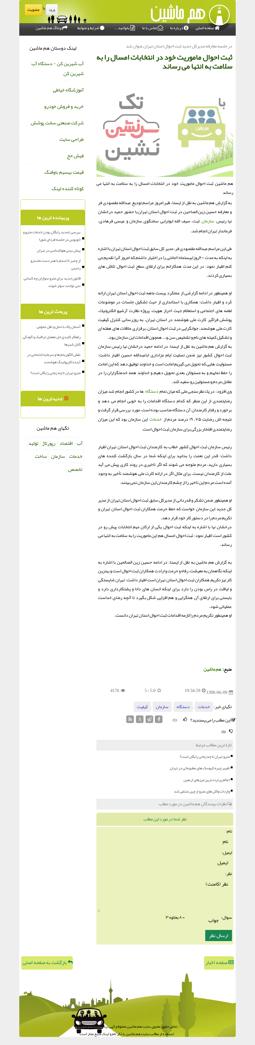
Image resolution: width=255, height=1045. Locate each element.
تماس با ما (150, 28)
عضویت (33, 10)
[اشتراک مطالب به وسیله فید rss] (130, 721)
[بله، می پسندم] (185, 719)
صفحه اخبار (217, 962)
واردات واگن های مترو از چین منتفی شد (202, 791)
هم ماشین (212, 669)
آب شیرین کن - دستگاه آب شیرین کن (57, 68)
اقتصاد (66, 443)
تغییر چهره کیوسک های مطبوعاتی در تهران (200, 768)
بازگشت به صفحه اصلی (45, 962)
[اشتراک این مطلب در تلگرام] (149, 721)
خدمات (156, 419)
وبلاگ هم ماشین (49, 28)
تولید (33, 443)
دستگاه (151, 391)
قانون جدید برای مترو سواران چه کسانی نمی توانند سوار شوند (52, 282)
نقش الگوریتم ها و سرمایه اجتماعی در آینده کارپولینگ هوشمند (54, 358)
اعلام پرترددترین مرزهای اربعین (206, 780)
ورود (52, 9)
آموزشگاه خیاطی (68, 90)
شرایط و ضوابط (88, 28)
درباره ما (177, 28)
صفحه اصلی (205, 28)
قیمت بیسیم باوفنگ (64, 172)
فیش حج (75, 156)
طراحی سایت (71, 139)
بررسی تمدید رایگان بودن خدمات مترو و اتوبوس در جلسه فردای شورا (52, 235)
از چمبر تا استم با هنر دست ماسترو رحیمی (55, 264)
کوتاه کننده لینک (68, 189)
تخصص (75, 469)
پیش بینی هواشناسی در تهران (59, 250)
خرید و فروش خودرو (64, 106)
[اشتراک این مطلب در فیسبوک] (158, 721)
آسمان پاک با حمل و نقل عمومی (59, 326)
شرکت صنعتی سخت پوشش (57, 123)
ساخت (41, 456)
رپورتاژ (48, 443)
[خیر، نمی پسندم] (231, 731)
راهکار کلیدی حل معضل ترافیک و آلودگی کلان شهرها (52, 340)
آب (79, 443)
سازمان (208, 221)
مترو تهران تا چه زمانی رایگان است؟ (205, 756)
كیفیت (142, 706)
